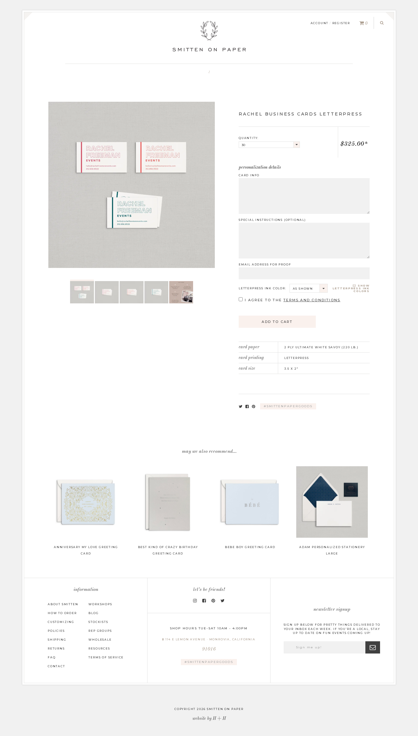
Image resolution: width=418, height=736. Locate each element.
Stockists (98, 622)
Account (320, 23)
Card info (249, 175)
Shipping (57, 639)
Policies (56, 630)
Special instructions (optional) (272, 219)
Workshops (100, 604)
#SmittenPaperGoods (209, 662)
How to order (62, 613)
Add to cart (277, 322)
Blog (93, 613)
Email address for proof (265, 264)
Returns (56, 648)
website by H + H (209, 718)
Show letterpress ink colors (351, 288)
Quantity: (249, 138)
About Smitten (63, 604)
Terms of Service (106, 657)
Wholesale (99, 639)
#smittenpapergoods (288, 406)
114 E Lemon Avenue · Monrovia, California (210, 645)
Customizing (61, 622)
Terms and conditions (311, 300)
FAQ (51, 657)
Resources (99, 648)
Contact (56, 666)
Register (341, 23)
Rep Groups (100, 630)
